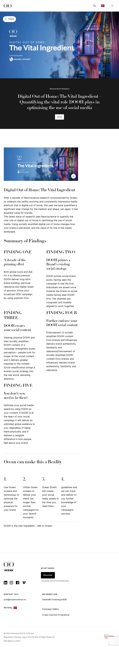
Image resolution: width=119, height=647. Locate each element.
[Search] (95, 6)
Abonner (48, 575)
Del (60, 117)
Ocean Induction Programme (55, 615)
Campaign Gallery (50, 609)
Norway (8, 607)
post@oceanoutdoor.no (15, 600)
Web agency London (12, 641)
